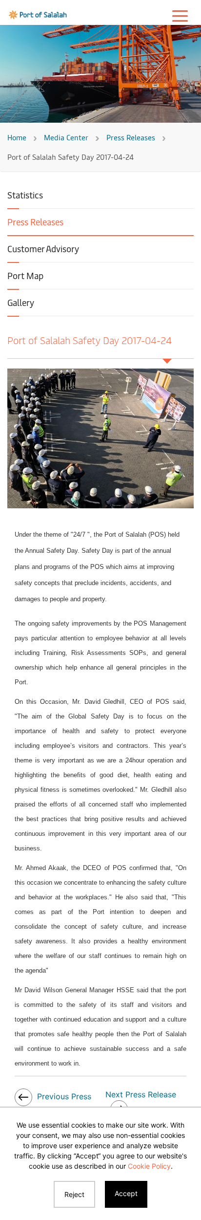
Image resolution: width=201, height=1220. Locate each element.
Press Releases (130, 137)
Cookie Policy (149, 1166)
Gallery (20, 302)
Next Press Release (140, 1094)
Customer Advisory (43, 248)
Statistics (25, 195)
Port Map (25, 275)
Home (16, 137)
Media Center (66, 137)
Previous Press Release (53, 1104)
